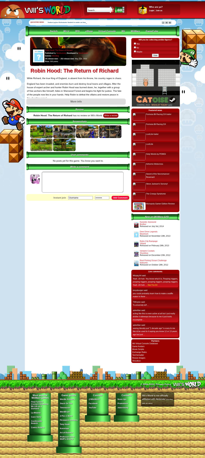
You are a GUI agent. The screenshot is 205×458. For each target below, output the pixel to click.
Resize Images (138, 358)
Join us (159, 10)
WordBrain (65, 412)
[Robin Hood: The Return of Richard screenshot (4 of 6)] (110, 137)
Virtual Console (107, 31)
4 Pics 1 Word (66, 416)
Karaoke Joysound (148, 222)
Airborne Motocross (154, 164)
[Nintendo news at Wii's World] (47, 10)
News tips (122, 399)
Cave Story (36, 417)
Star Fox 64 (152, 285)
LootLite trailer (152, 134)
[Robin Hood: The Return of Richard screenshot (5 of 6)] (41, 150)
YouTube (92, 408)
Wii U (66, 31)
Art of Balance (66, 433)
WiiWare (135, 31)
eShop (89, 31)
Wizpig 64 (137, 275)
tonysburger (138, 290)
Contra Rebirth (38, 427)
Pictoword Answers (69, 420)
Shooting (55, 56)
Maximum (144, 234)
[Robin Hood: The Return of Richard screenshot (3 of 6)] (87, 137)
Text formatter (138, 355)
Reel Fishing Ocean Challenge (153, 260)
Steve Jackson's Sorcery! (157, 184)
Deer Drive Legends (148, 232)
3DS (77, 31)
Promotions (123, 403)
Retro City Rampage (149, 241)
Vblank (143, 243)
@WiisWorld (94, 399)
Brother (143, 224)
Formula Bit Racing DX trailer (158, 114)
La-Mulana (36, 413)
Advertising (123, 408)
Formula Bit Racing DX (156, 124)
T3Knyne (137, 302)
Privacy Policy (163, 384)
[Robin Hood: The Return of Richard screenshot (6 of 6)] (64, 150)
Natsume (144, 263)
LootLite (149, 144)
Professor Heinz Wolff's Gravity (67, 438)
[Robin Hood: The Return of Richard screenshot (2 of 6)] (64, 137)
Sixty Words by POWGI (156, 154)
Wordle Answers (67, 399)
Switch (54, 31)
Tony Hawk (65, 424)
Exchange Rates (139, 352)
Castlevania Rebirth (36, 422)
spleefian (137, 310)
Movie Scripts (138, 349)
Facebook (93, 403)
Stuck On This (66, 403)
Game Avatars (138, 346)
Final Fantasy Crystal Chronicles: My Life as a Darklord (40, 405)
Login (151, 10)
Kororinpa (64, 428)
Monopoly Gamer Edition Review (160, 204)
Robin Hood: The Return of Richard (58, 50)
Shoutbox (136, 361)
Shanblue (144, 253)
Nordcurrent (61, 53)
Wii (123, 31)
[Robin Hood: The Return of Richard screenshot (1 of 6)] (41, 137)
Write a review (110, 115)
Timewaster (65, 408)
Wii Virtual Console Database (145, 343)
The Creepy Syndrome (156, 194)
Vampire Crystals (147, 251)
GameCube (152, 31)
